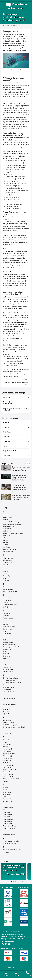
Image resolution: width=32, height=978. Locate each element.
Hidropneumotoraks (9, 644)
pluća (11, 235)
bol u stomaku (16, 209)
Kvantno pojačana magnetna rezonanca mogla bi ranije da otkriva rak (20, 488)
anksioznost (18, 204)
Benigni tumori (7, 560)
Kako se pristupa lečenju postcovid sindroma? (15, 409)
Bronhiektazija (7, 562)
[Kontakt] (27, 973)
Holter (5, 658)
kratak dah (21, 179)
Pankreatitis (7, 740)
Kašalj (8, 181)
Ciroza (5, 573)
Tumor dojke (7, 812)
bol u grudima (15, 181)
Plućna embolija (8, 749)
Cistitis (5, 578)
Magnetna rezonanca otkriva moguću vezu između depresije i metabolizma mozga (19, 478)
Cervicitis (6, 571)
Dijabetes (6, 587)
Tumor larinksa (8, 819)
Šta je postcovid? (9, 397)
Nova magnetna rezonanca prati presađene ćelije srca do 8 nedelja (21, 497)
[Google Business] (9, 944)
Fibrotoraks (6, 616)
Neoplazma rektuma (9, 722)
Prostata (5, 781)
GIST (4, 631)
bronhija (16, 320)
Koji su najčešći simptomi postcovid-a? (11, 403)
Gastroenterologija (9, 627)
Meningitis (6, 709)
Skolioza (5, 790)
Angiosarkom (7, 531)
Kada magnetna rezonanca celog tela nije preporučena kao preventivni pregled (21, 469)
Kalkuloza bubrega (9, 680)
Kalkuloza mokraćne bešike (12, 682)
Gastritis (5, 624)
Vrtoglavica (9, 199)
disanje (14, 179)
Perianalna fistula (8, 744)
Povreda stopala (8, 765)
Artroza (5, 542)
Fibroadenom (7, 613)
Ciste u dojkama (8, 576)
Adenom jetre (7, 517)
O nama (26, 384)
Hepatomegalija (8, 642)
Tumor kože (7, 817)
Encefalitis (6, 602)
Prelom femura (8, 767)
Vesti (28, 463)
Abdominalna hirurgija (10, 515)
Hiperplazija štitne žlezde (11, 647)
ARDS (4, 538)
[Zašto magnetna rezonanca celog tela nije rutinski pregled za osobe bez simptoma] (6, 468)
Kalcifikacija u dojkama (10, 678)
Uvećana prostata (9, 835)
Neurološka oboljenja (10, 725)
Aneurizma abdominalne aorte (13, 524)
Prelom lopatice (8, 774)
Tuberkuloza (7, 810)
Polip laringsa (7, 758)
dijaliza (9, 288)
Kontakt (15, 968)
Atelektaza (6, 547)
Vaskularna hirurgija (9, 843)
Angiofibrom (7, 529)
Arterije (5, 540)
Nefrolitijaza (7, 720)
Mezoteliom (6, 711)
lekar (12, 115)
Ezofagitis (6, 607)
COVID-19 (6, 580)
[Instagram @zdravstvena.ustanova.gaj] (6, 944)
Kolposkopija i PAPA (9, 692)
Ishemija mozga (8, 671)
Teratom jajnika (8, 807)
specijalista (15, 324)
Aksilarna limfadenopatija (11, 522)
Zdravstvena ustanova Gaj (19, 382)
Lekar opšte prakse (9, 698)
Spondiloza (6, 794)
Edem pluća (7, 598)
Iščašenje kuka (8, 669)
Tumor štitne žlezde (9, 826)
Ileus (4, 665)
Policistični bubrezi (9, 753)
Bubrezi (5, 565)
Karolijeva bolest (8, 687)
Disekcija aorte (8, 589)
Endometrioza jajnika (10, 605)
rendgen (19, 338)
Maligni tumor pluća (9, 704)
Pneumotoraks (7, 751)
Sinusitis (5, 787)
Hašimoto (6, 640)
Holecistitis (6, 656)
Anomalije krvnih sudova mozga (13, 533)
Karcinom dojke (8, 685)
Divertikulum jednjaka (10, 591)
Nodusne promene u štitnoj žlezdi (14, 727)
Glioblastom (7, 633)
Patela (5, 742)
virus (15, 279)
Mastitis (5, 707)
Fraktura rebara (8, 618)
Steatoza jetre (7, 799)
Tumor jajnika (7, 814)
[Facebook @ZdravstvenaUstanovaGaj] (3, 944)
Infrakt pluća (7, 667)
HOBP (4, 651)
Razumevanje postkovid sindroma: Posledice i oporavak (13, 17)
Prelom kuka (7, 772)
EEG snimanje (7, 600)
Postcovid (6, 763)
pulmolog (22, 324)
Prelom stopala (8, 776)
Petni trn (5, 747)
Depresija (9, 204)
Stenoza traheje (8, 801)
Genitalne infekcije (9, 629)
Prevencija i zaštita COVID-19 (12, 779)
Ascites (5, 545)
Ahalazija (6, 519)
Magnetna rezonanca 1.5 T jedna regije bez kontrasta (13, 866)
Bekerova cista (8, 558)
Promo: (17, 874)
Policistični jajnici (8, 756)
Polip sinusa (7, 760)
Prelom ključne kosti (9, 769)
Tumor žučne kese (9, 828)
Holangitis (6, 654)
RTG (24, 338)
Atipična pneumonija (9, 549)
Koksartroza (7, 689)
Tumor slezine (7, 823)
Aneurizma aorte (8, 526)
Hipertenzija (7, 649)
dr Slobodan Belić (17, 327)
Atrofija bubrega (8, 551)
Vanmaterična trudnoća (11, 841)
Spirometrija (7, 792)
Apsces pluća (7, 535)
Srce (4, 796)
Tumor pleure (7, 821)
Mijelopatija (6, 714)
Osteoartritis (7, 733)
